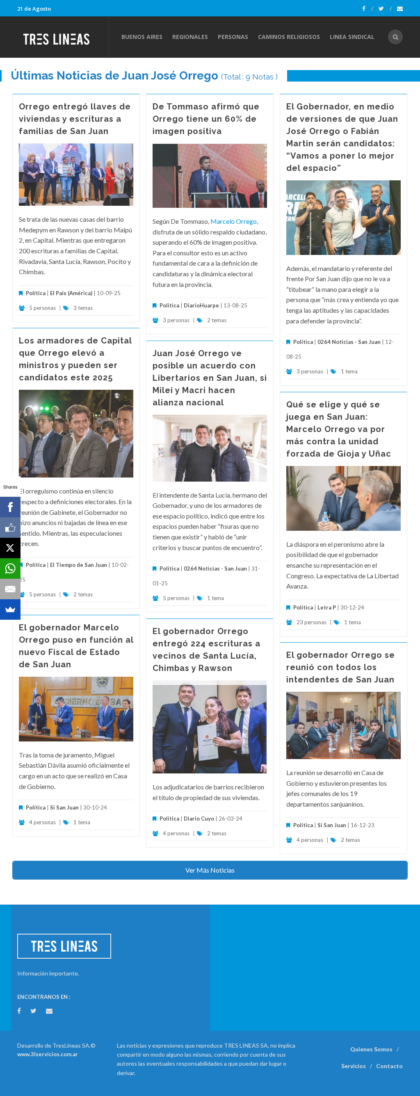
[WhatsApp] (10, 568)
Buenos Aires (141, 37)
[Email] (10, 589)
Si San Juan (64, 807)
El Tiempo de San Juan (78, 565)
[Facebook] (367, 8)
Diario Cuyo (199, 818)
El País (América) (71, 293)
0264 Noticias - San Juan (349, 342)
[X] (10, 548)
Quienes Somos (371, 1049)
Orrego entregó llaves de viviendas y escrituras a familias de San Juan (75, 119)
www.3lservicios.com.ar (47, 1054)
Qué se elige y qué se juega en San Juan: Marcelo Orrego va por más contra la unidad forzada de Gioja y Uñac (338, 429)
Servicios (353, 1065)
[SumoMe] (10, 609)
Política (36, 293)
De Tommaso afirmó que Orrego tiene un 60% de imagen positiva (206, 119)
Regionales (190, 37)
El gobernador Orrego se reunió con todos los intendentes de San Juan (340, 667)
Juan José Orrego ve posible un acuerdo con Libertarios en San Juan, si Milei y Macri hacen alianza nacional (210, 377)
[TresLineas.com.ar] (62, 36)
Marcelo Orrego (233, 221)
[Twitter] (385, 8)
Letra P (326, 607)
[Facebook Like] (10, 527)
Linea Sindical (352, 37)
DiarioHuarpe (201, 305)
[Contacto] (400, 8)
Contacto (389, 1065)
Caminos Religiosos (289, 37)
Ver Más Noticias (210, 870)
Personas (233, 37)
